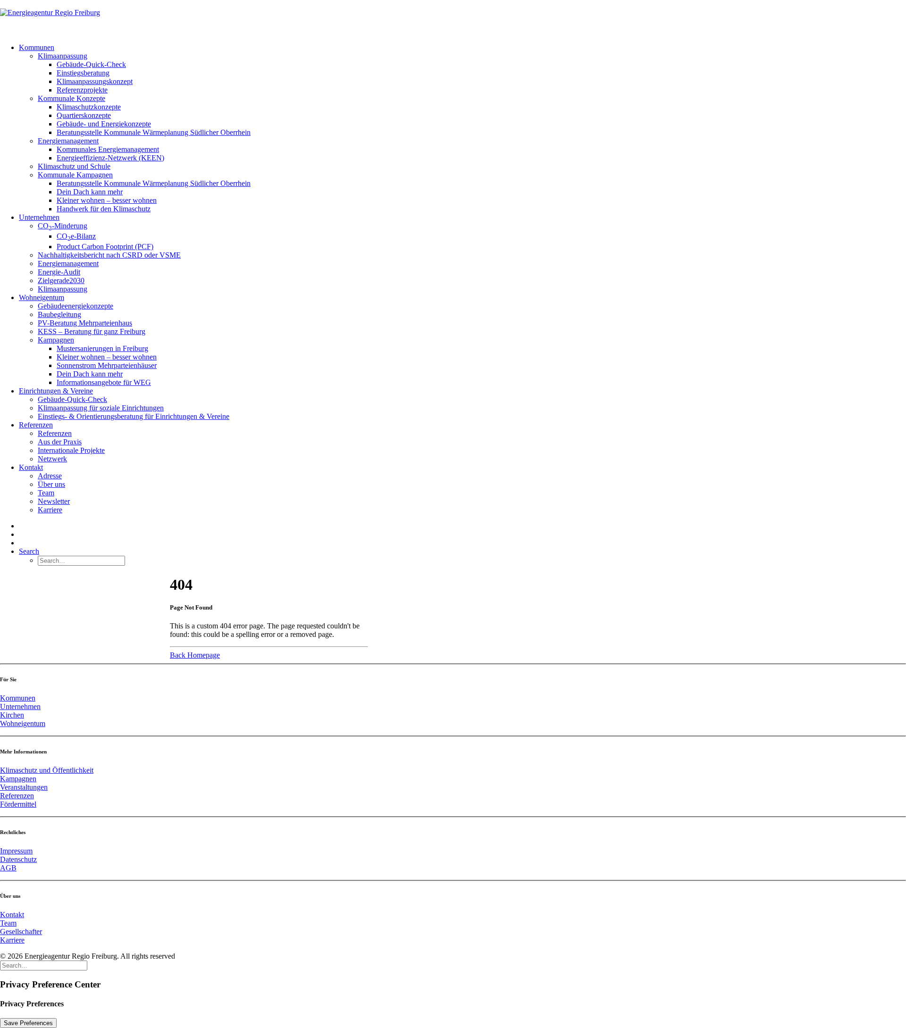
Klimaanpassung (62, 56)
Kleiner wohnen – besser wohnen (107, 200)
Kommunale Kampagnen (75, 175)
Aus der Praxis (60, 442)
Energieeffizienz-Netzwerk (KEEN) (110, 158)
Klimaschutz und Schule (74, 166)
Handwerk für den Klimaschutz (104, 209)
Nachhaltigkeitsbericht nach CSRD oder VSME (109, 255)
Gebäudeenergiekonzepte (75, 306)
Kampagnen (56, 340)
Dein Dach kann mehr (90, 192)
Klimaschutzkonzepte (89, 107)
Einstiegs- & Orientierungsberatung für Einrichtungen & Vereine (133, 416)
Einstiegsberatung (83, 73)
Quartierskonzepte (84, 115)
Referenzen (36, 425)
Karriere (50, 510)
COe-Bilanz (76, 236)
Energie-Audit (59, 272)
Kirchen (12, 715)
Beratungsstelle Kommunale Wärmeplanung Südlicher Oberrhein (154, 132)
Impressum (16, 851)
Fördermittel (18, 804)
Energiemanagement (68, 141)
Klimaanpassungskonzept (95, 81)
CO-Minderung (62, 226)
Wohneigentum (41, 297)
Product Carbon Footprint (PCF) (105, 246)
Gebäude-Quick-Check (91, 64)
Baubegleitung (59, 314)
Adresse (50, 476)
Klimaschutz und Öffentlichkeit (46, 770)
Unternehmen (39, 217)
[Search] (43, 965)
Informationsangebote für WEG (104, 382)
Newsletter (54, 501)
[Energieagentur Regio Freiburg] (453, 17)
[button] (29, 551)
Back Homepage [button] (195, 655)
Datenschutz (18, 859)
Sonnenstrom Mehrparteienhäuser (107, 365)
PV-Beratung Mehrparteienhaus (85, 323)
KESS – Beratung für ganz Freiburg (91, 331)
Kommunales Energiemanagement (108, 149)
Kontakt (31, 467)
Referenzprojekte (82, 90)
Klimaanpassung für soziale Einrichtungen (101, 408)
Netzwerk (52, 459)
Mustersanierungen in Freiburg (102, 348)
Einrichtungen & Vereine (56, 391)
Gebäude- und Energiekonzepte (104, 124)
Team (46, 493)
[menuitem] (462, 128)
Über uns (51, 484)
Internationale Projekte (71, 450)
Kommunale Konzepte (71, 98)
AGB (8, 868)
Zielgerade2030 (61, 280)
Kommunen (36, 47)
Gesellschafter (21, 932)
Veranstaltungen (24, 787)
